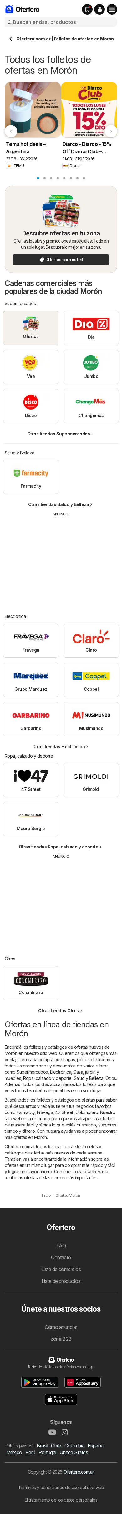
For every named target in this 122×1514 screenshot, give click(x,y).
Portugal (47, 1452)
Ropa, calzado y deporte (47, 1078)
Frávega (45, 1112)
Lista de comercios (61, 1269)
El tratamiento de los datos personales (61, 1499)
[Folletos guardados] (87, 9)
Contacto (61, 1257)
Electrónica (60, 1072)
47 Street (64, 1112)
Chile (56, 1445)
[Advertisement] (61, 560)
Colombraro (86, 1112)
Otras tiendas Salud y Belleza (58, 504)
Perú (30, 1452)
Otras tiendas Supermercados (58, 433)
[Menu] (112, 9)
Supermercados (32, 1072)
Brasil (42, 1445)
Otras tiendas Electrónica (58, 746)
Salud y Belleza (88, 1078)
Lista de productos (61, 1281)
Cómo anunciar (61, 1327)
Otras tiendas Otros (58, 1010)
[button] (99, 9)
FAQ (61, 1245)
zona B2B (61, 1339)
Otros (110, 1078)
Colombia (74, 1445)
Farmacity (25, 1112)
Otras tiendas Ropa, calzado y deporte (58, 846)
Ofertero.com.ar (78, 1472)
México (14, 1452)
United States (73, 1452)
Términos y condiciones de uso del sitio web (61, 1487)
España (96, 1445)
